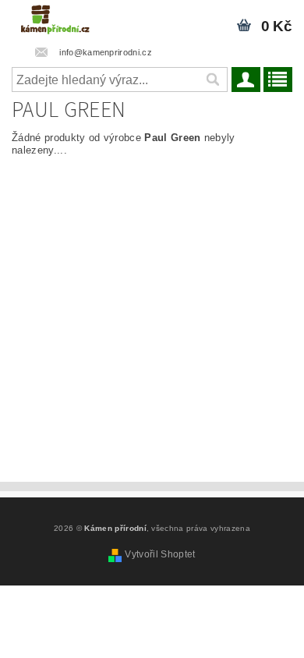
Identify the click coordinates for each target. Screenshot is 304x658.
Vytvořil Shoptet (160, 554)
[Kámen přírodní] (55, 20)
